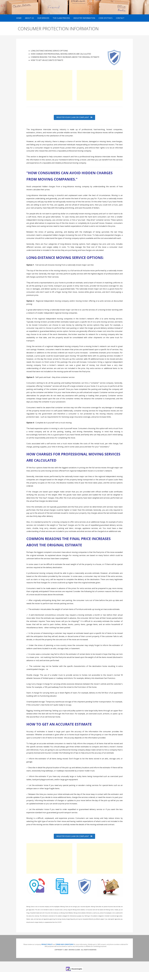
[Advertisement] (49, 85)
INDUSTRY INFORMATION (84, 18)
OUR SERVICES (43, 18)
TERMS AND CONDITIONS (64, 944)
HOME (18, 18)
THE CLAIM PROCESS (61, 18)
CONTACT (120, 18)
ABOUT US (29, 18)
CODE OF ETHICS (105, 18)
